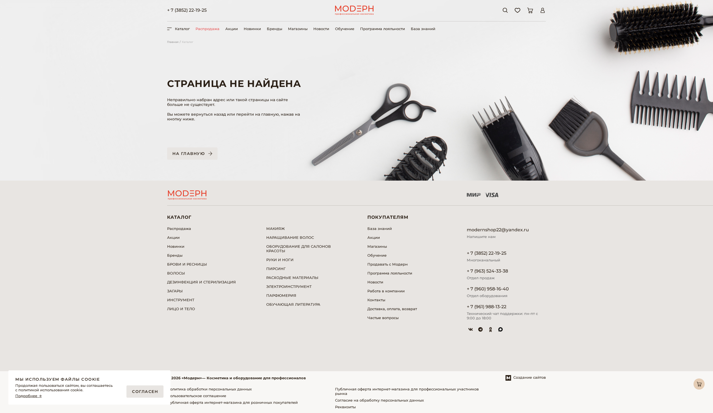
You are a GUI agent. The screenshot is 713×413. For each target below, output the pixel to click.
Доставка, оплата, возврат (392, 309)
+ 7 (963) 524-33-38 (487, 271)
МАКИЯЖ (275, 228)
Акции (231, 28)
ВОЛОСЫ (176, 273)
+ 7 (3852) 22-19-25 (187, 10)
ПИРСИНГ (276, 268)
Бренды (274, 28)
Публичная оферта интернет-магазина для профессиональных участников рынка (407, 391)
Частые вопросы (383, 317)
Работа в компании (386, 291)
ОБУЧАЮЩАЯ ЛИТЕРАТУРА (293, 304)
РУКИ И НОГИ (280, 259)
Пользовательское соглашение (196, 395)
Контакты (376, 300)
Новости (321, 28)
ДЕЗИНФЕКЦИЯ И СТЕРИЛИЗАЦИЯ (201, 282)
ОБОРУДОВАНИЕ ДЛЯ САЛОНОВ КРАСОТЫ (298, 248)
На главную (188, 153)
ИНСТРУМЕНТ (180, 300)
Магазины (297, 28)
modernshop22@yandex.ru (498, 229)
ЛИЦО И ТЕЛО (181, 309)
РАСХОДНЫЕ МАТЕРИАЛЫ (292, 277)
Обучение (344, 28)
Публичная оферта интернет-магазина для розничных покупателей (232, 402)
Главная (173, 42)
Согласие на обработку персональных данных (379, 400)
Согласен (145, 391)
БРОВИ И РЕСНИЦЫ (187, 264)
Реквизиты (345, 407)
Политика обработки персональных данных (209, 389)
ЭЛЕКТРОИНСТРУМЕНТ (289, 286)
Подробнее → (28, 396)
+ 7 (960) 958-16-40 (488, 288)
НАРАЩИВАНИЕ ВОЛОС (290, 237)
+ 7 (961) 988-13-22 (486, 306)
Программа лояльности (382, 28)
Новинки (252, 28)
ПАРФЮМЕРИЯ (281, 295)
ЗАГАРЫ (175, 291)
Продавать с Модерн (387, 264)
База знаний (423, 28)
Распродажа (207, 28)
